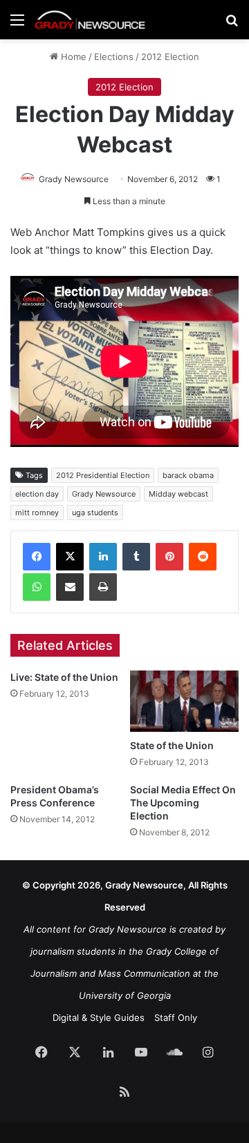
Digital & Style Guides (99, 1017)
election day (37, 494)
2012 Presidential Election (102, 475)
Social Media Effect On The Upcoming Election (183, 803)
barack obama (188, 475)
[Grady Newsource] (90, 20)
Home (72, 56)
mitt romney (37, 512)
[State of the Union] (184, 701)
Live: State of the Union (64, 677)
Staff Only (175, 1017)
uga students (95, 512)
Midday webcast (178, 494)
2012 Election (170, 56)
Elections (113, 56)
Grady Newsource (74, 179)
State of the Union (172, 745)
